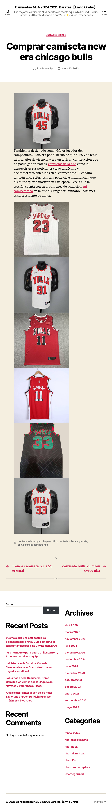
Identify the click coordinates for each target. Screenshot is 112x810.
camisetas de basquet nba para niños (37, 541)
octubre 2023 (73, 679)
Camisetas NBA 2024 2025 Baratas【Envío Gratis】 (56, 7)
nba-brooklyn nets (76, 739)
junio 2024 (71, 666)
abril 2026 (71, 625)
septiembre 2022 (75, 700)
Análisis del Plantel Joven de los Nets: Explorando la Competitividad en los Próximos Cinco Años (29, 696)
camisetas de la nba (62, 164)
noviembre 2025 (75, 638)
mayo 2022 (72, 707)
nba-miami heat (75, 753)
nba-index (71, 746)
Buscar (9, 604)
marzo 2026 (72, 632)
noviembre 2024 (75, 659)
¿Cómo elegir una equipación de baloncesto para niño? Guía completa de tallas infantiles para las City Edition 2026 (31, 641)
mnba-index (72, 733)
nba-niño (70, 760)
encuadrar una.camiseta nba (33, 544)
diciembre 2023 (75, 673)
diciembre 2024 (75, 652)
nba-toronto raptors (77, 767)
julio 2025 (71, 645)
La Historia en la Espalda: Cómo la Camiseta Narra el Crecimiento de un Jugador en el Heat (28, 667)
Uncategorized (56, 35)
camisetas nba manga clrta (73, 541)
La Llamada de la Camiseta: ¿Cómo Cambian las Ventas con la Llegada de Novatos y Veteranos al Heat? (29, 681)
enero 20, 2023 (70, 68)
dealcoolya (47, 68)
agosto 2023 (73, 686)
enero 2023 (72, 693)
